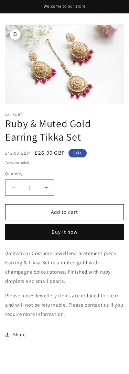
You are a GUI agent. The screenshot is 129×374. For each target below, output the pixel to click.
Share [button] (19, 334)
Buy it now (65, 232)
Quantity (13, 174)
